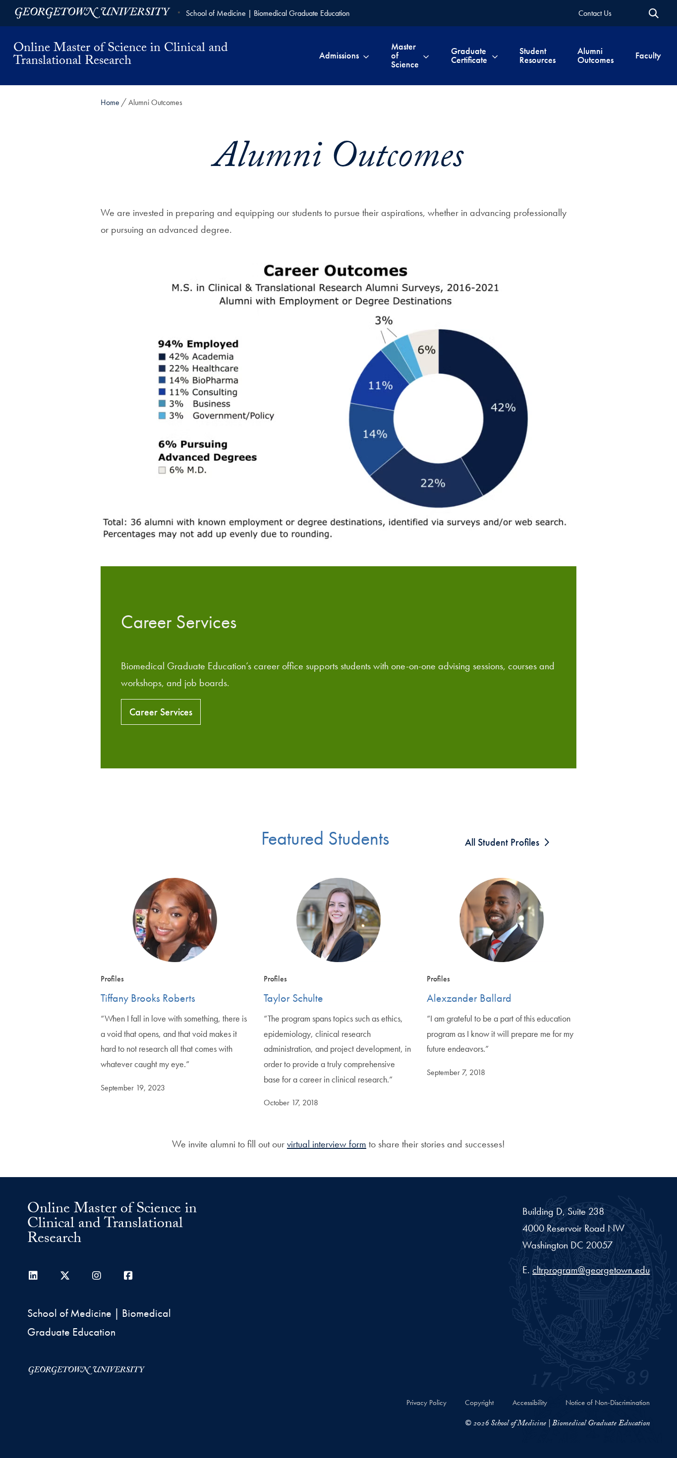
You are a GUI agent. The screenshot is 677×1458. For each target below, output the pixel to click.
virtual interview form (326, 1143)
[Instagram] (97, 1275)
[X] (65, 1275)
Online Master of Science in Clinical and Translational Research (120, 55)
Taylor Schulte (293, 998)
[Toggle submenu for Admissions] (366, 55)
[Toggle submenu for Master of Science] (426, 55)
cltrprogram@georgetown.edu (591, 1269)
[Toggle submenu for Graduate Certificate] (495, 55)
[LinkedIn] (33, 1275)
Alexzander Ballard (469, 998)
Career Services (160, 711)
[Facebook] (128, 1275)
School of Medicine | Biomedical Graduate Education (268, 13)
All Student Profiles (502, 842)
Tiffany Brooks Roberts (148, 998)
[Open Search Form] (654, 13)
